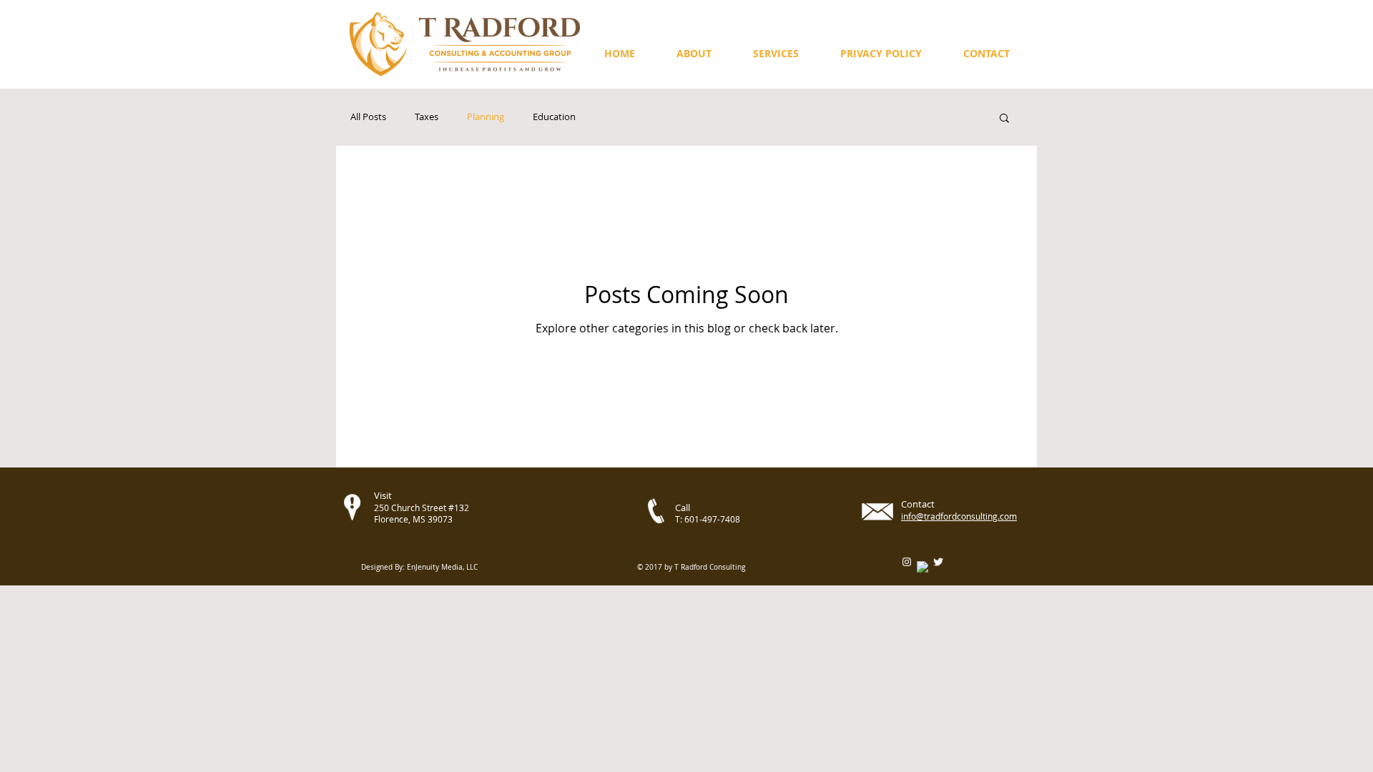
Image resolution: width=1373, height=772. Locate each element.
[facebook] (922, 567)
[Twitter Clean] (938, 562)
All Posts (368, 117)
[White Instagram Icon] (906, 562)
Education (554, 117)
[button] (986, 53)
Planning (485, 117)
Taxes (426, 117)
